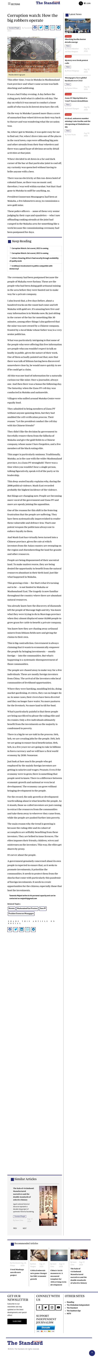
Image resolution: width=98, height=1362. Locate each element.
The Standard (72, 1308)
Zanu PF (43, 908)
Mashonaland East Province (27, 908)
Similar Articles (25, 1179)
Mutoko (12, 908)
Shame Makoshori (73, 49)
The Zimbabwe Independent (78, 1305)
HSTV (69, 1314)
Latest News (75, 14)
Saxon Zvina (19, 1220)
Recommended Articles (26, 1243)
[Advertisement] (34, 1057)
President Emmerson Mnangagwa (21, 914)
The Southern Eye (74, 1311)
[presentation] (15, 1229)
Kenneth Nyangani (73, 109)
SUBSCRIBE (17, 1321)
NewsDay (70, 1302)
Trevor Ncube (71, 135)
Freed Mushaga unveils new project (17, 1272)
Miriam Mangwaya (73, 71)
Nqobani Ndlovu (72, 88)
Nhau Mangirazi (73, 52)
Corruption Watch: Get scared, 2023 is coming (30, 248)
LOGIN (88, 3)
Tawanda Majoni (29, 28)
